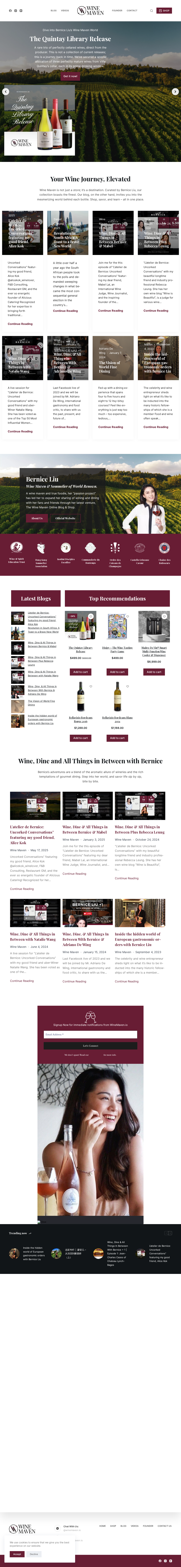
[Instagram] (15, 10)
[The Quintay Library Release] (80, 626)
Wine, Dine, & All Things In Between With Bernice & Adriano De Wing (42, 690)
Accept (17, 1554)
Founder (117, 10)
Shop (113, 1526)
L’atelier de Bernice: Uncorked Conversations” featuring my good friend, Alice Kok (32, 834)
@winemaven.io (72, 1530)
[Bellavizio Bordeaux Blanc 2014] (117, 696)
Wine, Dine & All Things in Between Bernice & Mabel (85, 829)
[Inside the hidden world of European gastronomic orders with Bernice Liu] (14, 1253)
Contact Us (165, 1526)
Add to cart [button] (80, 672)
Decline (34, 1554)
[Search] (151, 10)
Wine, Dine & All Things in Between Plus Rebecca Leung (42, 661)
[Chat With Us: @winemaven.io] (57, 1528)
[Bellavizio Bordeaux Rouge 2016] (80, 696)
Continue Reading (20, 324)
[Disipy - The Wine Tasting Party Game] (117, 626)
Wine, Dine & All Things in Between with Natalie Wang (33, 937)
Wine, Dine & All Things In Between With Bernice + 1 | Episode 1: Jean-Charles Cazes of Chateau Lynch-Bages (117, 1253)
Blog (54, 10)
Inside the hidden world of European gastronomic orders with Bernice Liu (42, 719)
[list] (90, 91)
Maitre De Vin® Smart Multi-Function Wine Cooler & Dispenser (154, 651)
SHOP (166, 10)
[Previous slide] (5, 91)
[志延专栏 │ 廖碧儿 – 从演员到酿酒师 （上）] (56, 1253)
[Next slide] (175, 91)
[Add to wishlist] (91, 616)
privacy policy (96, 1055)
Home (102, 1526)
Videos (65, 10)
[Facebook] (10, 10)
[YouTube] (21, 10)
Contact (132, 10)
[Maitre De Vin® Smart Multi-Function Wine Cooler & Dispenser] (154, 626)
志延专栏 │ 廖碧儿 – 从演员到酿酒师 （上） (75, 1253)
